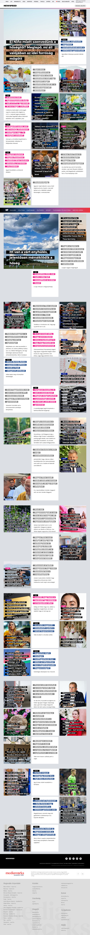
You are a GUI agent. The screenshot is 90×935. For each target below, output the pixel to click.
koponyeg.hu (64, 915)
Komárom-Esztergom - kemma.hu (13, 909)
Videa (24, 1)
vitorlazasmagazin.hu (67, 883)
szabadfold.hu (36, 888)
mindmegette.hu (36, 925)
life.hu (63, 902)
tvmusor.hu (64, 887)
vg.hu (33, 901)
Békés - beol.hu (8, 891)
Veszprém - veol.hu (9, 922)
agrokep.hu (35, 903)
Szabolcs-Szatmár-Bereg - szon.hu (13, 916)
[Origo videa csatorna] (77, 859)
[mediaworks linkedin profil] (82, 874)
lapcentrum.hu (65, 919)
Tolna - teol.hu (7, 918)
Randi (58, 1)
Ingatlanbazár (65, 1)
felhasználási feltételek (57, 863)
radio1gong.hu (65, 928)
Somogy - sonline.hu (9, 914)
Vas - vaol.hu (7, 920)
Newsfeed (29, 1)
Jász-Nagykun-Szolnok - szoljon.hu (13, 907)
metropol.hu (64, 900)
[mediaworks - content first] (15, 874)
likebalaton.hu (36, 920)
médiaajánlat (81, 863)
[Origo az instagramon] (73, 859)
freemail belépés (80, 6)
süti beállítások (67, 863)
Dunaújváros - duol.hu (10, 897)
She (53, 1)
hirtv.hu (34, 891)
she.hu (63, 904)
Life (11, 1)
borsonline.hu (65, 896)
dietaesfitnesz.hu (37, 929)
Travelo (42, 1)
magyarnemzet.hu (37, 886)
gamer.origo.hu (36, 918)
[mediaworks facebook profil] (78, 874)
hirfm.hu (63, 930)
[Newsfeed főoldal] (10, 859)
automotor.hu (36, 914)
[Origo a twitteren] (70, 859)
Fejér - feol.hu (7, 899)
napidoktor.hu (36, 922)
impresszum (74, 863)
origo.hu (34, 893)
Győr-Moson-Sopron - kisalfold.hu (13, 901)
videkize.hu (64, 885)
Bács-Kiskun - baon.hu (10, 886)
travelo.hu (35, 927)
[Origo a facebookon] (66, 859)
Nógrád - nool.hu (8, 911)
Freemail (36, 1)
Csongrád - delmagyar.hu (11, 895)
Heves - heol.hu (8, 905)
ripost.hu (63, 898)
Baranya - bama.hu (9, 888)
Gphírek (48, 1)
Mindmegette (17, 1)
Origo (7, 1)
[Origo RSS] (80, 859)
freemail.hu (64, 913)
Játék (72, 1)
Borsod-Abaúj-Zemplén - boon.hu (13, 893)
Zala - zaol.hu (7, 924)
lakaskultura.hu (36, 916)
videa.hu (63, 917)
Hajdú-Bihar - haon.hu (10, 903)
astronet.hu (35, 912)
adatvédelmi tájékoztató (45, 863)
